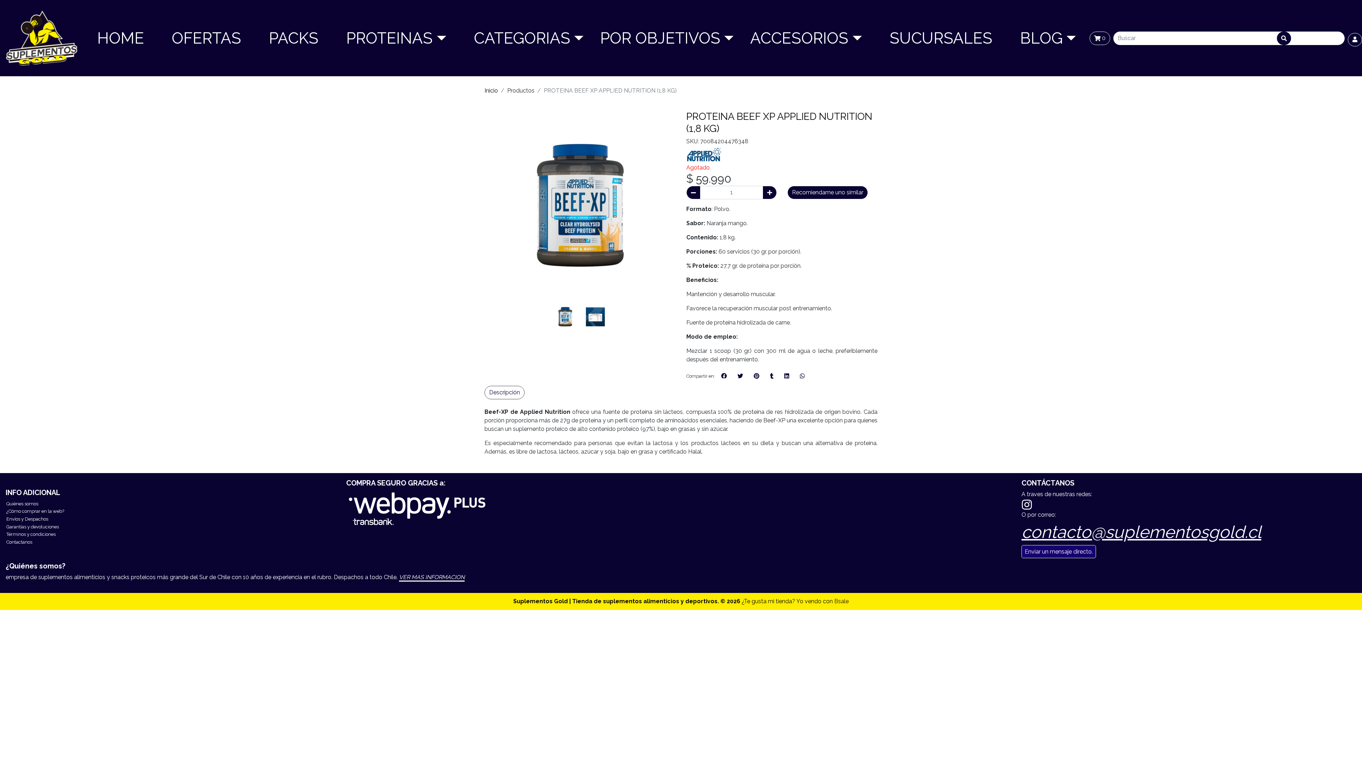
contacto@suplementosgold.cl (1141, 532)
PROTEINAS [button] (389, 38)
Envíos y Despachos (27, 519)
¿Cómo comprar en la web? (35, 511)
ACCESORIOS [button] (799, 38)
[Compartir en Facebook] (723, 376)
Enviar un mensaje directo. (1059, 551)
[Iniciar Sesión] (1355, 39)
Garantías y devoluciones (32, 526)
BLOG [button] (1041, 38)
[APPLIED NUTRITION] (704, 154)
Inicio (491, 90)
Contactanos (19, 542)
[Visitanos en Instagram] (1027, 505)
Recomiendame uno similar (827, 192)
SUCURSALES (941, 38)
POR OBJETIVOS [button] (660, 38)
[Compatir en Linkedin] (787, 376)
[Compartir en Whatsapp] (802, 376)
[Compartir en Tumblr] (771, 376)
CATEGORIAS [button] (522, 38)
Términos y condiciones (31, 534)
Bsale (841, 601)
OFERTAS (206, 38)
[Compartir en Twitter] (740, 376)
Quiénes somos (22, 503)
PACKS (294, 38)
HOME (120, 38)
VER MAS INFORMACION (432, 577)
